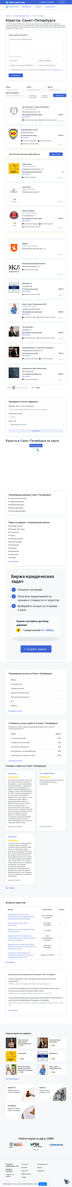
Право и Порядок (28, 211)
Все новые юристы (12, 1079)
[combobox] (15, 90)
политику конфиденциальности (54, 70)
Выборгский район (16, 508)
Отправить (16, 75)
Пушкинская (14, 532)
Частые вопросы (42, 1164)
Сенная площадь (16, 542)
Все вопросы (10, 962)
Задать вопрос (14, 6)
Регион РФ (12, 421)
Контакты (24, 1167)
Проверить (36, 431)
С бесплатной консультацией (33, 96)
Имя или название (12, 93)
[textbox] (15, 89)
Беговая (13, 557)
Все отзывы (10, 888)
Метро (50, 87)
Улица (8, 87)
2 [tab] (36, 1150)
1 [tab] (34, 1150)
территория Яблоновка (18, 498)
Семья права (27, 164)
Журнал (39, 1167)
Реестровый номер (15, 413)
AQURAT (25, 244)
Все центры (13, 1010)
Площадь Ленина (16, 526)
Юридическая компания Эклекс (33, 263)
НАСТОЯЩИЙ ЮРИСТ (47, 773)
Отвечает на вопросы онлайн (49, 120)
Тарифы (24, 1177)
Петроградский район (18, 511)
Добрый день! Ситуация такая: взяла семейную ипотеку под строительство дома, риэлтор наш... (22, 946)
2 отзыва (14, 201)
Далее (38, 387)
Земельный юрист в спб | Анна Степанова (37, 348)
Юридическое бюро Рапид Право (34, 368)
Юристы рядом (36, 445)
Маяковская (14, 551)
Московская (14, 545)
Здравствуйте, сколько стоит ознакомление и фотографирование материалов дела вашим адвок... (20, 917)
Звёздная (13, 548)
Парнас (12, 535)
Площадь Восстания (17, 529)
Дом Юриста (27, 283)
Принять (43, 1184)
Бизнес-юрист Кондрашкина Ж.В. (34, 304)
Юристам (24, 1170)
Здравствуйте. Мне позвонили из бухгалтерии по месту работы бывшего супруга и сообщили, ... (22, 938)
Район (29, 87)
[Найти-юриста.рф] (15, 2)
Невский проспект (16, 538)
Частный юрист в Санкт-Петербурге (35, 107)
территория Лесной (17, 501)
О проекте (25, 1164)
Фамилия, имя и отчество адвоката (21, 406)
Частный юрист (28, 327)
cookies (14, 1184)
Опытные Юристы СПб (29, 130)
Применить (60, 95)
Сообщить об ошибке (10, 1175)
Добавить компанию (47, 2)
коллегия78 (26, 187)
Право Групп (12, 773)
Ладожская (14, 554)
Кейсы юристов (26, 1174)
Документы (40, 1170)
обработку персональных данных (30, 70)
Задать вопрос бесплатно (18, 35)
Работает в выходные (45, 96)
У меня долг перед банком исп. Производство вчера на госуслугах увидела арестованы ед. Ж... (20, 955)
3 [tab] (38, 1150)
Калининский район (17, 505)
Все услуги (26, 117)
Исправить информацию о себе (12, 1165)
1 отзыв (14, 225)
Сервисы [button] (38, 6)
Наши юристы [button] (26, 6)
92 (32, 387)
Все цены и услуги (15, 711)
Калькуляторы (50, 6)
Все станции (13, 561)
